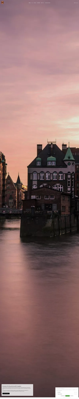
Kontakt (64, 397)
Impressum (66, 397)
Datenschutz (69, 397)
